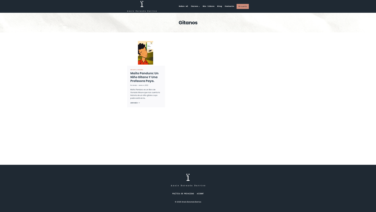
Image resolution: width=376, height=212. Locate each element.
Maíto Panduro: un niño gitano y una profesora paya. (144, 77)
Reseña (140, 70)
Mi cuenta (242, 6)
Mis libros (208, 6)
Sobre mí (183, 6)
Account (200, 194)
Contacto (229, 6)
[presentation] (146, 53)
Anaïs (135, 85)
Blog (219, 6)
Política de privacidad (183, 194)
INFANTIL (133, 70)
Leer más (135, 103)
